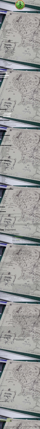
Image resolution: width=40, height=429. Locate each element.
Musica (17, 426)
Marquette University (4, 173)
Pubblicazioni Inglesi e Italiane (7, 29)
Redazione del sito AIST (6, 15)
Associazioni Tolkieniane (8, 44)
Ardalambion (3, 162)
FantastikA (4, 19)
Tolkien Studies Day (5, 21)
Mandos (3, 171)
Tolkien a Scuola (5, 37)
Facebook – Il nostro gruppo (5, 138)
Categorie (1, 74)
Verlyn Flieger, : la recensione (14, 122)
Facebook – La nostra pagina (5, 139)
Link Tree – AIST (4, 141)
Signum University (4, 174)
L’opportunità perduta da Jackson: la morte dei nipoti (12, 42)
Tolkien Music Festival (4, 182)
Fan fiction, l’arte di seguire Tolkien (10, 49)
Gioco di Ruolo (5, 62)
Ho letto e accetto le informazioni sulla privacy (7, 111)
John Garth (3, 199)
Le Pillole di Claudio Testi (6, 35)
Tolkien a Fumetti (5, 57)
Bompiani (3, 164)
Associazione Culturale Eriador (6, 147)
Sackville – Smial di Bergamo (5, 151)
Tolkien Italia (3, 180)
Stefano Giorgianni (8, 426)
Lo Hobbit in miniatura (7, 65)
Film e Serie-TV (5, 39)
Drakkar (27, 426)
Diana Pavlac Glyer (4, 194)
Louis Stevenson (5, 427)
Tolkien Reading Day (5, 22)
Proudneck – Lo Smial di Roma (5, 150)
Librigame (4, 61)
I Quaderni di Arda (4, 26)
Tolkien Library (3, 181)
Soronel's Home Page (4, 175)
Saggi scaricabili (5, 31)
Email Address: (2, 113)
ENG (2, 67)
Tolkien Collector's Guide (5, 177)
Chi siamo (3, 14)
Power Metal (9, 427)
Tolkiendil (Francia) (4, 155)
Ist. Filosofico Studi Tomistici (5, 148)
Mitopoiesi (4, 20)
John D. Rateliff (4, 198)
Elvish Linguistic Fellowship (5, 167)
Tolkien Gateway (4, 179)
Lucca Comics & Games (6, 23)
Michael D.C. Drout (4, 201)
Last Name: (1, 116)
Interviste (4, 36)
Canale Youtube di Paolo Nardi (5, 165)
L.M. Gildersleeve (4, 200)
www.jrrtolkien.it (2, 213)
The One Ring (6, 63)
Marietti (3, 172)
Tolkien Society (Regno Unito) (5, 154)
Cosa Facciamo (4, 18)
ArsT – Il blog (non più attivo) (5, 137)
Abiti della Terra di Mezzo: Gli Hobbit (9, 54)
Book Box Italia (5, 122)
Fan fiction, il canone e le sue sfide (10, 50)
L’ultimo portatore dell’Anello (10, 53)
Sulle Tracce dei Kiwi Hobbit (9, 47)
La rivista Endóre (4, 170)
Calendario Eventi (4, 66)
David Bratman (3, 193)
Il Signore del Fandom (7, 56)
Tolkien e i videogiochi (7, 60)
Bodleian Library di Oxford (5, 163)
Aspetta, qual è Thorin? (8, 41)
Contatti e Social (5, 16)
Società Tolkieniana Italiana (5, 153)
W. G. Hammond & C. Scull (5, 203)
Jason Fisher (3, 197)
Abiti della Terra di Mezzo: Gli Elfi (9, 55)
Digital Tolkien (3, 166)
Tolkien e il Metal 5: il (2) (9, 233)
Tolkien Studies (4, 183)
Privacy (1, 428)
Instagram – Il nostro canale (5, 140)
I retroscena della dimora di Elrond (10, 52)
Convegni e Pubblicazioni (6, 32)
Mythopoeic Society (4, 149)
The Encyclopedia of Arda (5, 176)
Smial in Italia (6, 45)
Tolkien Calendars (5, 58)
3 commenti (12, 427)
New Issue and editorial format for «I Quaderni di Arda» (10, 70)
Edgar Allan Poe (30, 426)
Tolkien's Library (4, 184)
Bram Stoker (20, 426)
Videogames (4, 59)
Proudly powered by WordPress (6, 428)
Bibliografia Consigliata (5, 30)
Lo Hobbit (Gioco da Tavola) (8, 64)
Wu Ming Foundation (4, 185)
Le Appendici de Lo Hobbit (9, 51)
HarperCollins (3, 168)
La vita (4, 28)
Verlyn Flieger (3, 202)
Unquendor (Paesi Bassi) (5, 156)
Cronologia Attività (5, 24)
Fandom (4, 43)
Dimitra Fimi (3, 195)
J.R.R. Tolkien (3, 27)
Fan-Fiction (6, 48)
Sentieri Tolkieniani (4, 152)
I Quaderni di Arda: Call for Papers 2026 (8, 68)
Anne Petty (3, 191)
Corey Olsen (3, 192)
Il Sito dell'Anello (4, 169)
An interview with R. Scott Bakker (7, 69)
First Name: (1, 114)
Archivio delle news (13, 426)
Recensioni (4, 34)
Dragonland (23, 426)
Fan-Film (6, 46)
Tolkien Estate (3, 178)
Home (2, 13)
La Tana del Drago (4, 25)
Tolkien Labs (4, 33)
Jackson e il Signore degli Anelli (9, 40)
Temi (2, 38)
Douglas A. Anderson (4, 196)
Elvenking (34, 426)
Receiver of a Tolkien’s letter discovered (8, 71)
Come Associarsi (5, 17)
